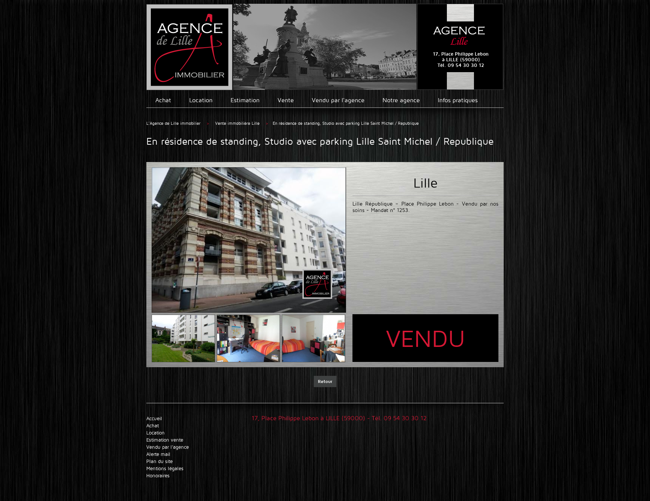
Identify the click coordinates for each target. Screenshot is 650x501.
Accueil (154, 418)
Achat (163, 100)
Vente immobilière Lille (238, 123)
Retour (325, 381)
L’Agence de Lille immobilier (173, 123)
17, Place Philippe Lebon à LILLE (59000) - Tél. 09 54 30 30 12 (339, 418)
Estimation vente (164, 440)
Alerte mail (158, 454)
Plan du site (159, 461)
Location (201, 100)
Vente (286, 100)
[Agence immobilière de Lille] (189, 47)
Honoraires (158, 475)
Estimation (245, 100)
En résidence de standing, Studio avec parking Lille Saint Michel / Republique (346, 123)
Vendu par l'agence (338, 100)
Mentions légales (165, 468)
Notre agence (401, 100)
